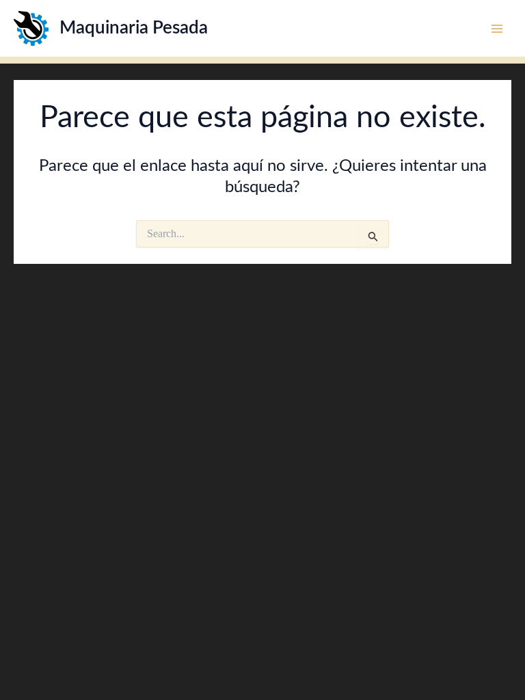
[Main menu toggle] (497, 28)
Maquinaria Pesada (133, 28)
